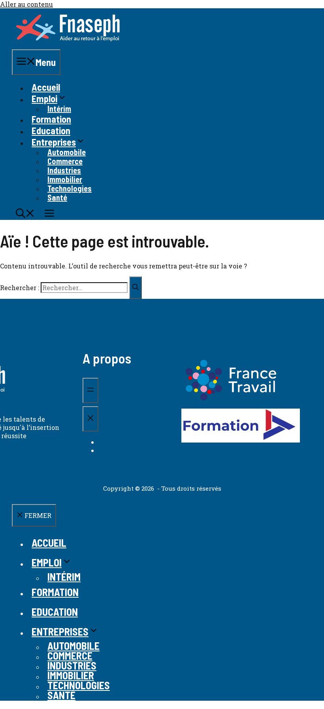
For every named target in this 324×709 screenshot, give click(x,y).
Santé (57, 197)
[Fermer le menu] (90, 418)
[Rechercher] (135, 287)
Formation (51, 119)
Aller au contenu (26, 4)
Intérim (59, 108)
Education (51, 130)
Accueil (46, 87)
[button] (25, 214)
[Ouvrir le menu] (90, 390)
